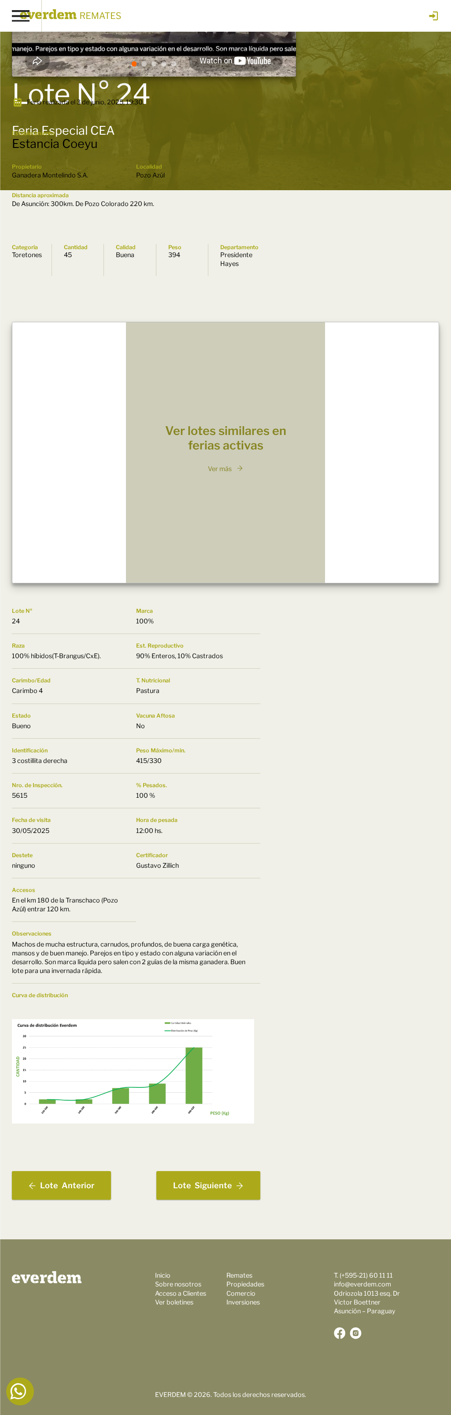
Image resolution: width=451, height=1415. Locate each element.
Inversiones (243, 1302)
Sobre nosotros (178, 1284)
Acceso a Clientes (180, 1293)
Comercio (240, 1293)
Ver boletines (174, 1302)
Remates (239, 1275)
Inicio (162, 1275)
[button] (134, 63)
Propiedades (245, 1284)
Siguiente (202, 1185)
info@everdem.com (362, 1284)
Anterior (67, 1185)
